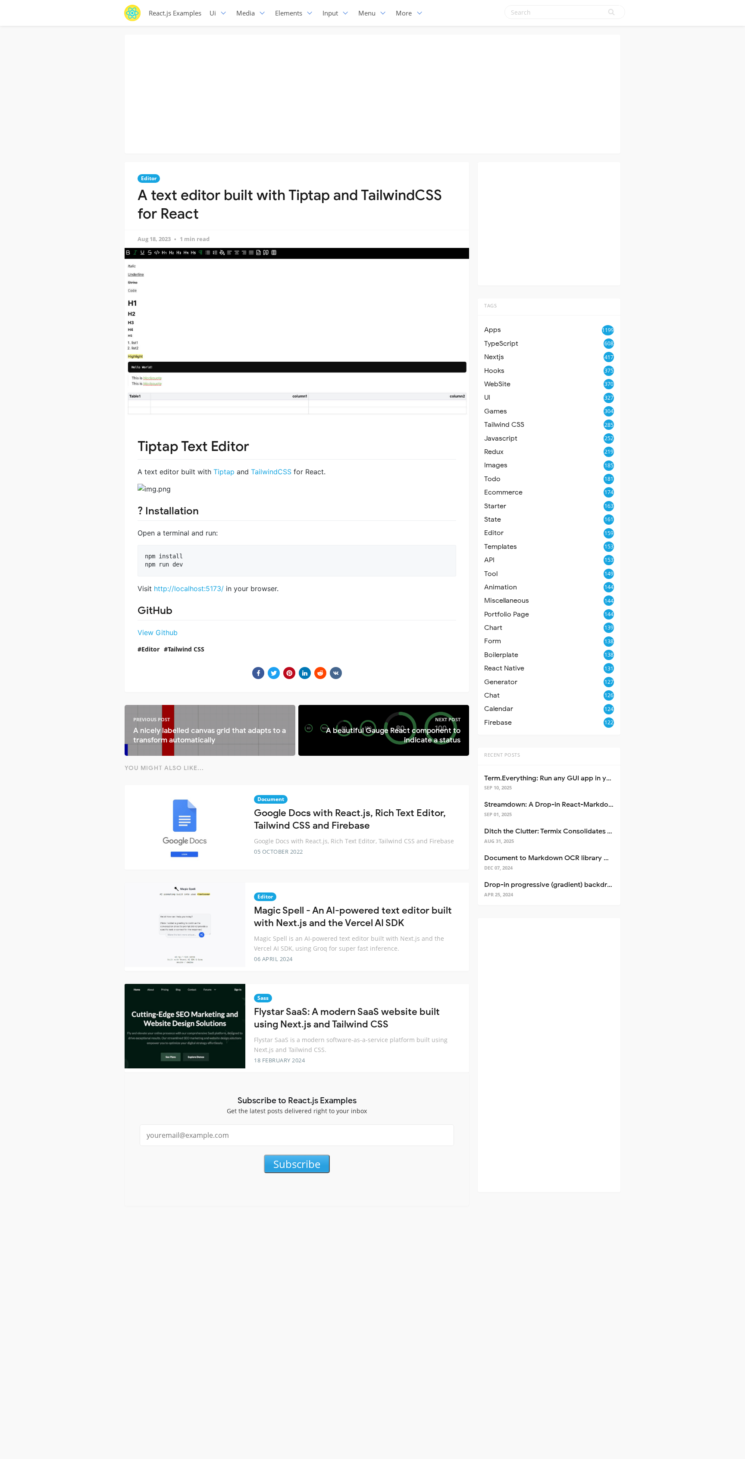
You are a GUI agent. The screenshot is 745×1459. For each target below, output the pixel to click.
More (404, 13)
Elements (288, 13)
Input (330, 13)
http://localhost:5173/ (189, 588)
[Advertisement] (372, 93)
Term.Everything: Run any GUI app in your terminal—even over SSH (591, 778)
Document (270, 799)
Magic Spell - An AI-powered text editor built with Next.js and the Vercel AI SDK (353, 917)
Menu (367, 13)
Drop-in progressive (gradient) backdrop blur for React (572, 884)
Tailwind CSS (186, 649)
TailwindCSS (271, 471)
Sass (263, 998)
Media (245, 13)
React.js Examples (175, 13)
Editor (149, 178)
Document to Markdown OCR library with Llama (561, 858)
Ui (213, 13)
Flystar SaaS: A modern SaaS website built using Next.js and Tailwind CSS (347, 1018)
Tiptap (224, 471)
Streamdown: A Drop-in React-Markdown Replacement (573, 804)
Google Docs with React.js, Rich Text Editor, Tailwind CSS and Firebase (350, 819)
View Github (158, 632)
